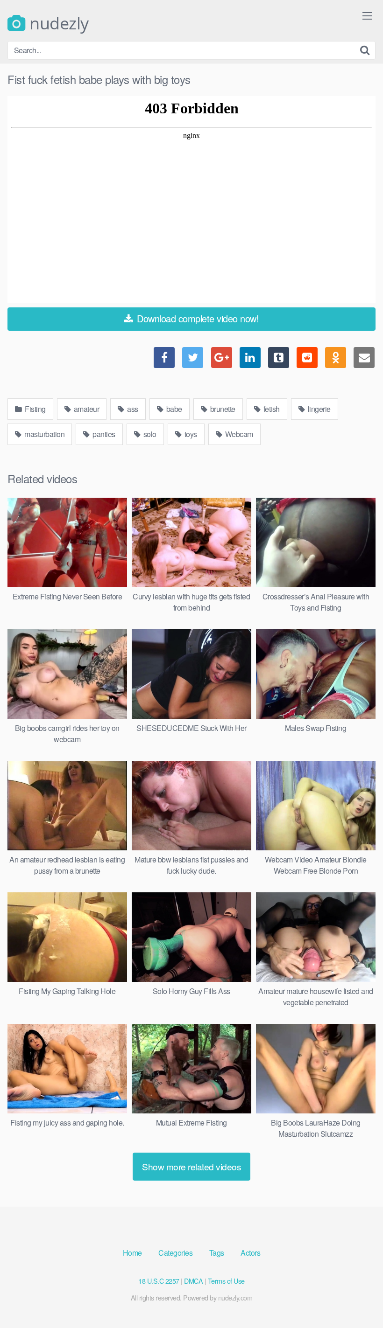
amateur (85, 408)
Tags (216, 1252)
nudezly (57, 23)
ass (132, 408)
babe (173, 408)
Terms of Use (226, 1281)
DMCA (193, 1281)
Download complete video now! (197, 318)
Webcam (238, 434)
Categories (175, 1252)
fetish (271, 408)
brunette (221, 408)
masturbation (44, 434)
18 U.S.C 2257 (158, 1281)
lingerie (318, 408)
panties (103, 434)
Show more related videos (191, 1166)
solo (149, 434)
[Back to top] (357, 1298)
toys (190, 434)
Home (132, 1252)
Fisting (34, 408)
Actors (250, 1252)
